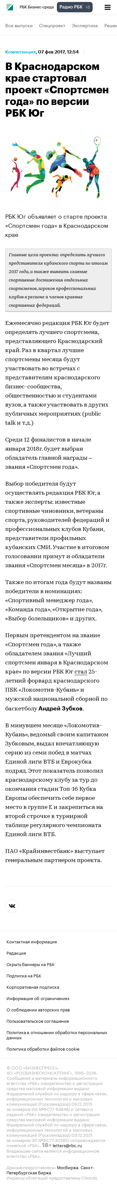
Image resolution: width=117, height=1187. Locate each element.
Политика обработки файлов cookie (43, 1048)
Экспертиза (85, 25)
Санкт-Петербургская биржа (50, 1169)
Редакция (16, 952)
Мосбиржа (67, 1167)
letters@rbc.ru (67, 1145)
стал (80, 672)
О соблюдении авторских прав (38, 1009)
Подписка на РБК (23, 975)
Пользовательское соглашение (37, 1020)
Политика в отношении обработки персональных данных (56, 1034)
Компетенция (20, 52)
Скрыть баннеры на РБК (30, 964)
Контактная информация (31, 941)
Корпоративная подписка (32, 986)
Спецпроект (52, 25)
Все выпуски (18, 25)
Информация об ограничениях (38, 998)
